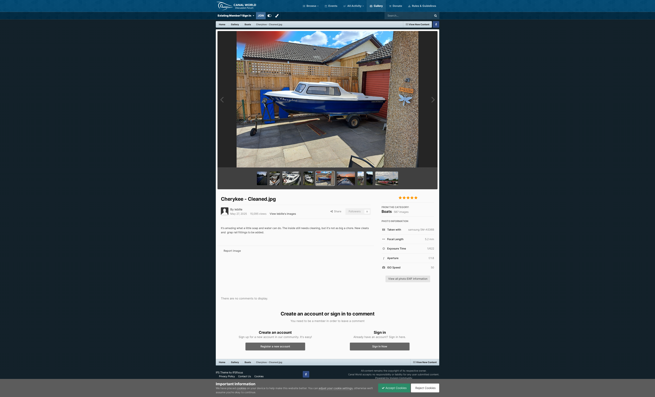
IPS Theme (222, 372)
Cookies (259, 376)
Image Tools (422, 160)
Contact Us (244, 376)
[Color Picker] (276, 15)
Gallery (378, 6)
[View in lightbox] (328, 99)
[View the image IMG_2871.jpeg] (275, 178)
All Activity (354, 6)
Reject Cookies (425, 388)
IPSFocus (237, 372)
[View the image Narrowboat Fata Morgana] (386, 178)
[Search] (435, 15)
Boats (387, 211)
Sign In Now (379, 346)
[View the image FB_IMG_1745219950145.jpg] (361, 178)
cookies (241, 388)
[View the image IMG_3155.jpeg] (262, 178)
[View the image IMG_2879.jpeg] (308, 178)
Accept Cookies (396, 388)
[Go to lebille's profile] (224, 211)
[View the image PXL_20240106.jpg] (346, 178)
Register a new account (275, 346)
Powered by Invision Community (393, 378)
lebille (238, 209)
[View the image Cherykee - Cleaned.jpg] (325, 178)
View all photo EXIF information (407, 278)
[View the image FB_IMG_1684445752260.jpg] (369, 178)
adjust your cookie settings (336, 388)
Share (337, 211)
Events (332, 6)
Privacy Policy (227, 376)
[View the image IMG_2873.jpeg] (291, 178)
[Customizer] (269, 15)
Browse (311, 6)
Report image (232, 250)
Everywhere (420, 15)
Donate (397, 6)
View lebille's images (283, 213)
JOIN (261, 15)
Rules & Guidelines (423, 6)
